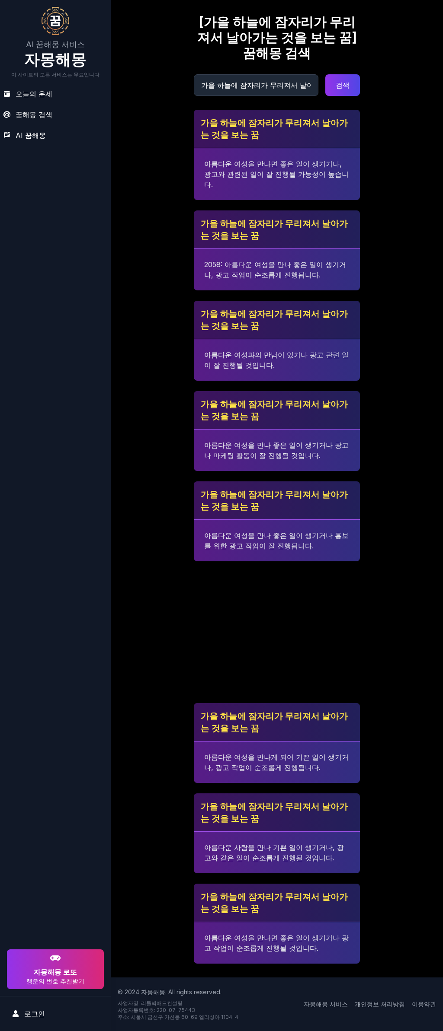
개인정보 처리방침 (380, 1004)
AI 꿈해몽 (31, 135)
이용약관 (424, 1004)
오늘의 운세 (34, 93)
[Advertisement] (54, 892)
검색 (343, 85)
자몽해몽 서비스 (326, 1004)
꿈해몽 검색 (34, 114)
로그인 (34, 1013)
